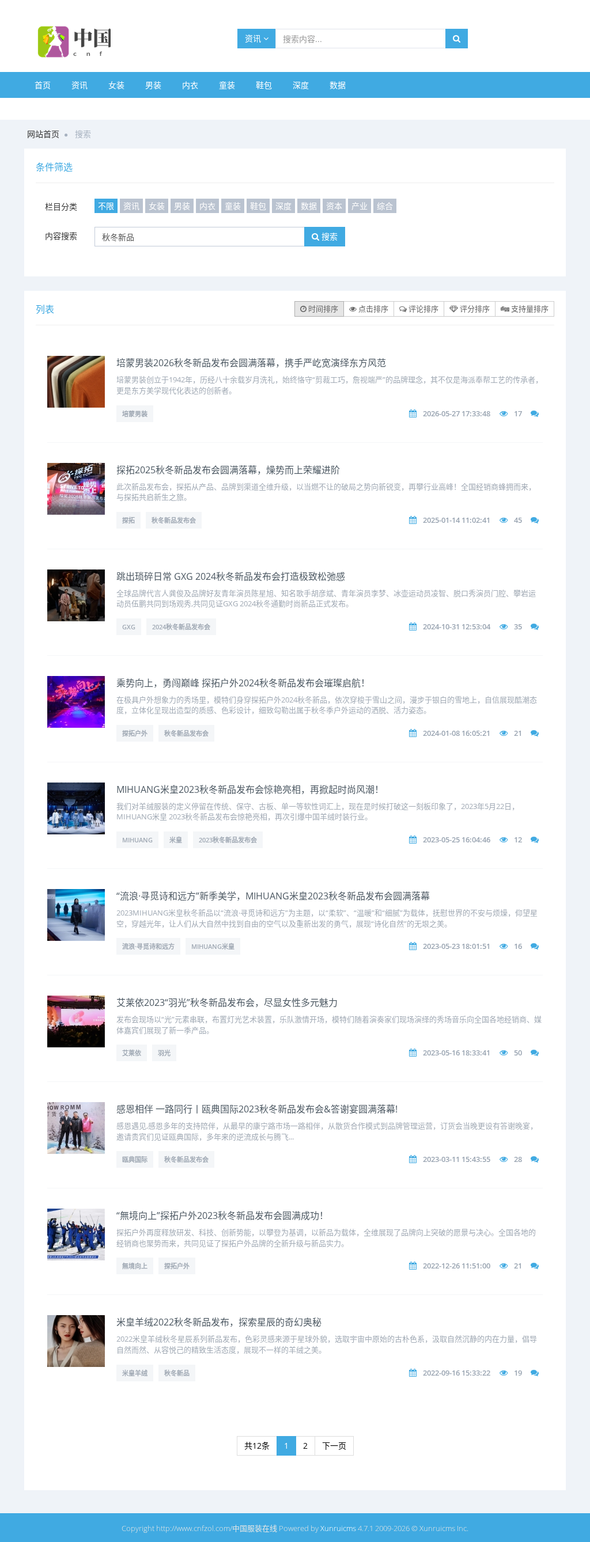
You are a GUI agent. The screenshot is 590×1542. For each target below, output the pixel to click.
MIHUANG (137, 839)
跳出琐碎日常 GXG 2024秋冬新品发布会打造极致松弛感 (230, 576)
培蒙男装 (135, 413)
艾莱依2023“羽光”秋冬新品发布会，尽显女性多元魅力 (227, 1002)
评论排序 (422, 308)
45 (518, 520)
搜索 (328, 236)
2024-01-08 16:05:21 (456, 733)
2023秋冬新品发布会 (228, 839)
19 (518, 1373)
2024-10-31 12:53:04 (456, 626)
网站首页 (43, 133)
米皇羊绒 (135, 1373)
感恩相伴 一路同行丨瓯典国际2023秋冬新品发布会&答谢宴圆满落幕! (257, 1109)
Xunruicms (338, 1528)
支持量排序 (529, 308)
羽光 (164, 1053)
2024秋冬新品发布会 (181, 626)
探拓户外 (135, 733)
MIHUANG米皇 (213, 946)
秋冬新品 (177, 1373)
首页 (43, 84)
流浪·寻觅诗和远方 (148, 946)
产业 (359, 205)
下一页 (334, 1445)
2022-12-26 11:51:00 (456, 1265)
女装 (116, 84)
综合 (385, 205)
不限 (106, 205)
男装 (153, 84)
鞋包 (264, 84)
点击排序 (372, 308)
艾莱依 (131, 1053)
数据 (338, 84)
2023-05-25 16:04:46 (456, 839)
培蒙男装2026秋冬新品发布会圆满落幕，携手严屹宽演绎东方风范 (251, 362)
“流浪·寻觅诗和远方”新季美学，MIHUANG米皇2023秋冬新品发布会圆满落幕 (273, 896)
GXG (128, 626)
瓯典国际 (135, 1159)
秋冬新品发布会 (174, 520)
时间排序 (322, 308)
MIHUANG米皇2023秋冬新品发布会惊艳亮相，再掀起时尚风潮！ (250, 789)
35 (518, 626)
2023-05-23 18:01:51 (456, 946)
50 (518, 1052)
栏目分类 (61, 206)
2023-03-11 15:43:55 (456, 1159)
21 (518, 733)
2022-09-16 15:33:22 (456, 1373)
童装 (227, 84)
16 (518, 946)
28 (518, 1159)
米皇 (175, 839)
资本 (334, 205)
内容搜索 (61, 235)
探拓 (128, 520)
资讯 (254, 38)
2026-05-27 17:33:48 (456, 413)
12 (518, 839)
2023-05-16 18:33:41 (456, 1052)
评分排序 (474, 308)
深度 (301, 84)
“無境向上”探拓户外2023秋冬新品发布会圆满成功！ (222, 1215)
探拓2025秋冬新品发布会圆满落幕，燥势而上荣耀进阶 (228, 470)
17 (518, 413)
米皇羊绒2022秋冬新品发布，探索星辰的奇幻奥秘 (219, 1322)
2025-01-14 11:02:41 (456, 520)
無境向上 (135, 1266)
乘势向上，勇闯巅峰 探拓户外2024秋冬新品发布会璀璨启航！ (243, 683)
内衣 (190, 84)
